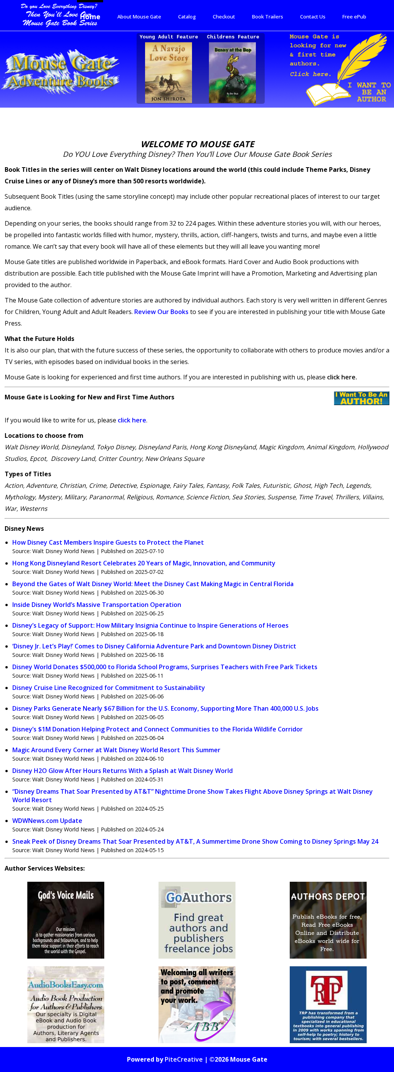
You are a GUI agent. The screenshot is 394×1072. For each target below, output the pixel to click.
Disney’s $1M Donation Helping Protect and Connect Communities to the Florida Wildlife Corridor (157, 729)
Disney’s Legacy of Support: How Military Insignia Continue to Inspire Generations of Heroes (150, 625)
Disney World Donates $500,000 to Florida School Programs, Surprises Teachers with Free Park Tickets (164, 667)
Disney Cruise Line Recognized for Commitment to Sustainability (108, 687)
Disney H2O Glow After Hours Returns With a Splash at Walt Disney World (122, 770)
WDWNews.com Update (47, 820)
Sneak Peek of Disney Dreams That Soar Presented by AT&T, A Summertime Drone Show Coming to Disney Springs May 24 (195, 841)
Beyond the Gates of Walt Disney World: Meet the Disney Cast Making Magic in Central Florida (153, 584)
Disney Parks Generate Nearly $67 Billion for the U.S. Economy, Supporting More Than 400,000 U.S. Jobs (165, 708)
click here (132, 420)
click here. (342, 377)
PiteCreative (184, 1059)
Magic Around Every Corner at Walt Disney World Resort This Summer (116, 750)
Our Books (161, 311)
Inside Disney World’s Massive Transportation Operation (96, 604)
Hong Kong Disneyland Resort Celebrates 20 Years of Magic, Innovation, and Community (143, 563)
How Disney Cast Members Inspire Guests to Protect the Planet (108, 542)
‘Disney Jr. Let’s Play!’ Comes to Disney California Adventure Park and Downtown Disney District (154, 646)
